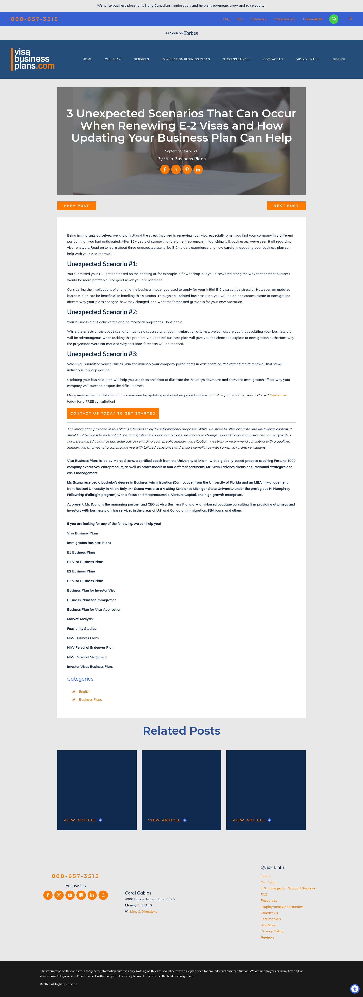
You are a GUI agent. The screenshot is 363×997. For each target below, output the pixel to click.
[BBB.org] (103, 895)
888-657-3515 (35, 19)
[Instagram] (59, 895)
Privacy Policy (272, 931)
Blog (240, 19)
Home (265, 876)
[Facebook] (48, 895)
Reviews (267, 937)
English (84, 691)
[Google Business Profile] (81, 895)
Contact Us (269, 913)
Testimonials (312, 19)
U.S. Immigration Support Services (288, 888)
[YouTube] (70, 895)
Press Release (284, 19)
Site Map (268, 925)
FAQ (226, 19)
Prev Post (76, 205)
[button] (355, 989)
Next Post (286, 205)
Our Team (269, 882)
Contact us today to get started (113, 413)
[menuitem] (87, 59)
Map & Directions (143, 911)
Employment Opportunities (282, 907)
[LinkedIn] (92, 895)
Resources (258, 19)
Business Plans (90, 699)
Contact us (278, 395)
